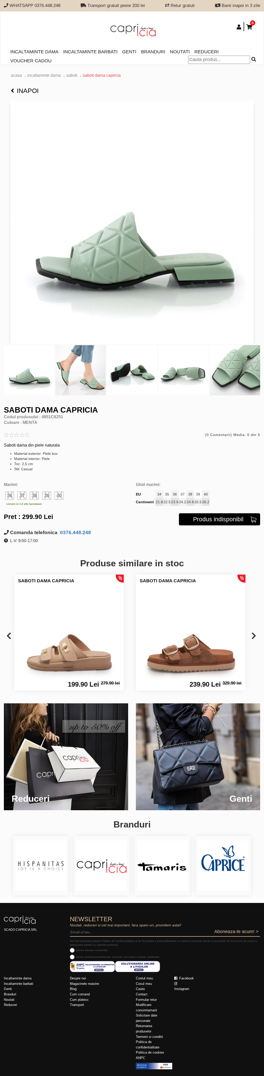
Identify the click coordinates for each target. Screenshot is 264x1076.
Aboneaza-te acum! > (236, 931)
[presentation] (8, 636)
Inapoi (28, 90)
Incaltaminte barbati (90, 51)
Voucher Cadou (31, 60)
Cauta (140, 989)
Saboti (71, 75)
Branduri (153, 51)
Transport (77, 1005)
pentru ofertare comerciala (92, 950)
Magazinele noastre (84, 984)
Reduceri (206, 51)
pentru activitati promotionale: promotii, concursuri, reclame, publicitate (118, 956)
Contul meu (144, 978)
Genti (129, 51)
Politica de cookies (150, 1052)
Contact (141, 994)
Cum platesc (79, 1000)
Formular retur (146, 1000)
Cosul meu (144, 984)
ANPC (140, 1058)
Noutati (180, 51)
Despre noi (78, 978)
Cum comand (80, 994)
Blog (73, 989)
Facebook (186, 978)
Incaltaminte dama (34, 51)
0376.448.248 (75, 532)
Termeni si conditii (149, 1037)
